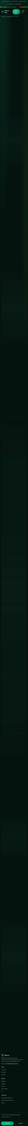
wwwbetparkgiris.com (12, 153)
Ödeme (3, 1086)
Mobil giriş (3, 1072)
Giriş (14, 16)
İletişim (3, 1102)
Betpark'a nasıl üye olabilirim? (14, 965)
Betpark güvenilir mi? (14, 935)
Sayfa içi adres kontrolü (12, 163)
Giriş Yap (16, 11)
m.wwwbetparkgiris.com (12, 133)
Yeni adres (3, 1069)
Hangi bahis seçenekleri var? (14, 981)
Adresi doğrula (7, 50)
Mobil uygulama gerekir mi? (14, 971)
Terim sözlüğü (4, 1088)
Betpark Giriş (9, 16)
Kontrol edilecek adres (8, 797)
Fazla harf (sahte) (13, 804)
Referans (6, 804)
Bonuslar (3, 1083)
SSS (17, 16)
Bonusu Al (14, 302)
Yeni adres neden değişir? (14, 986)
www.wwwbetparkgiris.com (13, 143)
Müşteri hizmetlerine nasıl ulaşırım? (14, 976)
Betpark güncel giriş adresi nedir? (14, 950)
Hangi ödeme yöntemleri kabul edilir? (14, 960)
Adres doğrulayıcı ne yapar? (14, 991)
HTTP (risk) (20, 804)
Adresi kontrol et (8, 808)
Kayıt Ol (23, 11)
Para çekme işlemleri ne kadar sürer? (14, 955)
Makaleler (3, 1081)
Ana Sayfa (3, 16)
